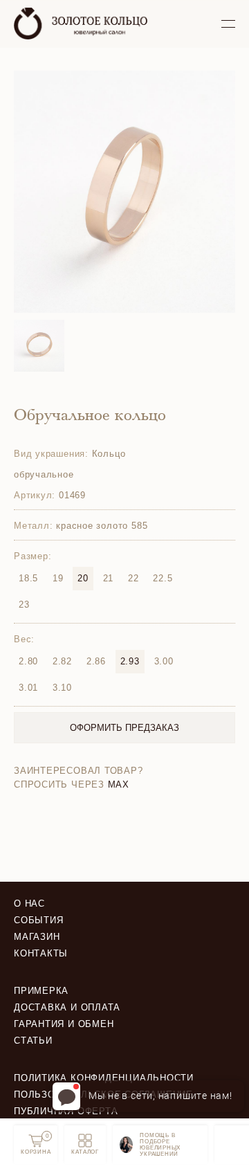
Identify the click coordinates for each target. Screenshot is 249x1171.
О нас (29, 903)
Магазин (36, 937)
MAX (118, 784)
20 (83, 578)
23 (24, 604)
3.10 (62, 687)
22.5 (162, 578)
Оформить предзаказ (124, 728)
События (38, 920)
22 (133, 578)
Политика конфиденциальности (104, 1078)
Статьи (33, 1040)
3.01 (28, 687)
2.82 (62, 661)
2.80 (28, 661)
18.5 (28, 578)
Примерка (41, 991)
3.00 (164, 661)
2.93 (130, 661)
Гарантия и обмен (63, 1024)
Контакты (41, 953)
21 (108, 578)
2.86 (96, 661)
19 (58, 578)
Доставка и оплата (67, 1007)
